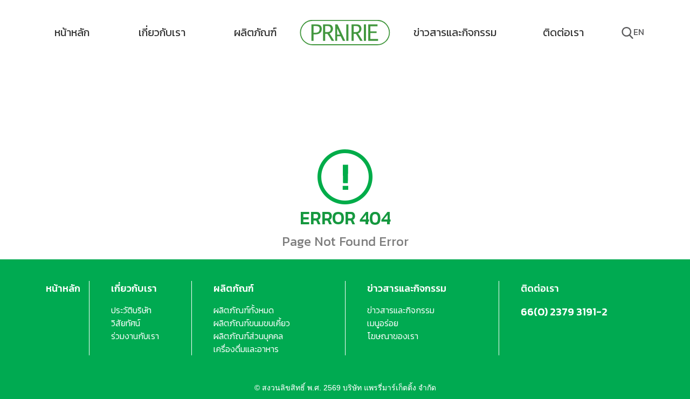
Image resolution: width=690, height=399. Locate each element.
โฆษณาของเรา (392, 335)
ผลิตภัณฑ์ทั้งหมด (243, 310)
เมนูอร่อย (382, 323)
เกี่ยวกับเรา (162, 32)
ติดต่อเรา (563, 32)
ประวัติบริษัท (131, 310)
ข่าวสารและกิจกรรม (454, 32)
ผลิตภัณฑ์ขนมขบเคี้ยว (251, 323)
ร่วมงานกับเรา (135, 335)
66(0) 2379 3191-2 (564, 312)
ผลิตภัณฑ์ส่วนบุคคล (248, 335)
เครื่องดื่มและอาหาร (246, 348)
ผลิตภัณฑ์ (255, 32)
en (638, 31)
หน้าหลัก (71, 32)
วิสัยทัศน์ (125, 323)
